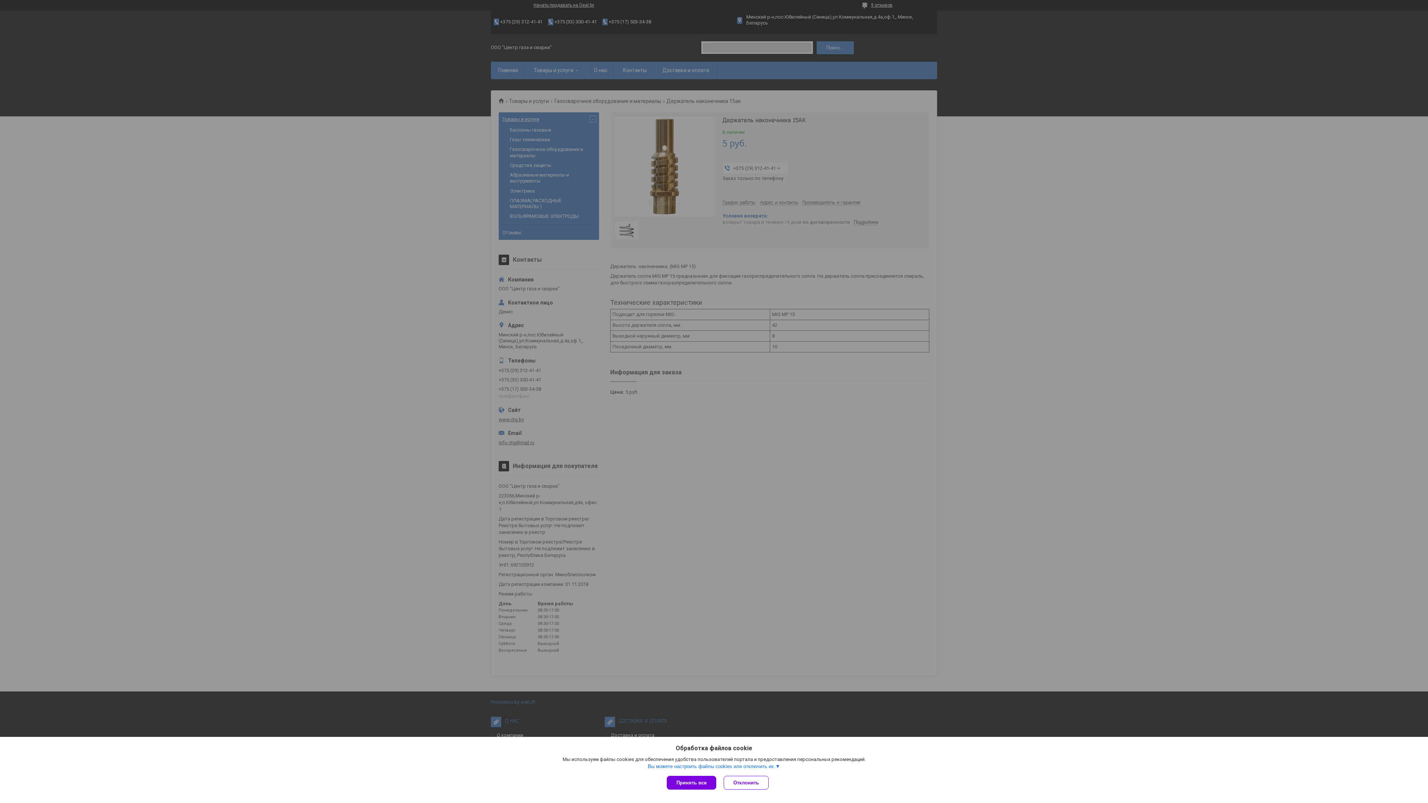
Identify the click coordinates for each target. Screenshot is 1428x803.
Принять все (691, 783)
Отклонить (746, 783)
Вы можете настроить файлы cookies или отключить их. (711, 766)
